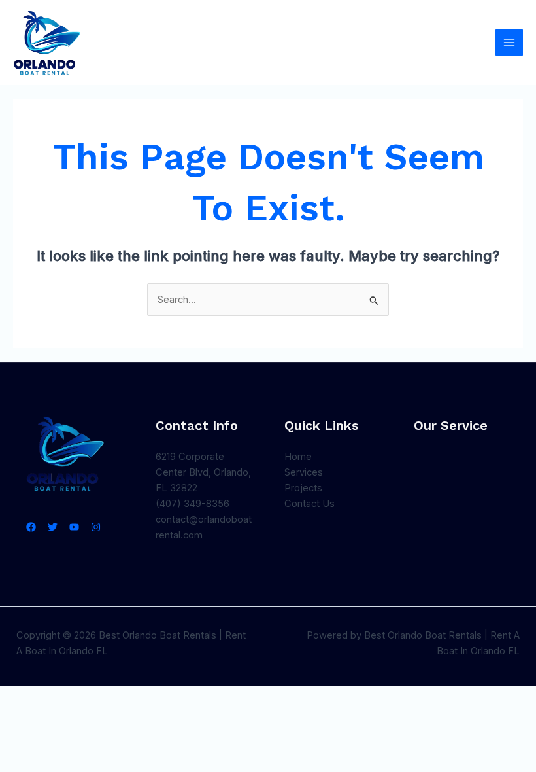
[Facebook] (31, 527)
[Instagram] (96, 527)
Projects (303, 488)
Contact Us (309, 504)
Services (303, 472)
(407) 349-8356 (192, 504)
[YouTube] (74, 527)
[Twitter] (53, 527)
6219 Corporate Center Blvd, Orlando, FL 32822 (203, 472)
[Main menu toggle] (509, 42)
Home (298, 457)
